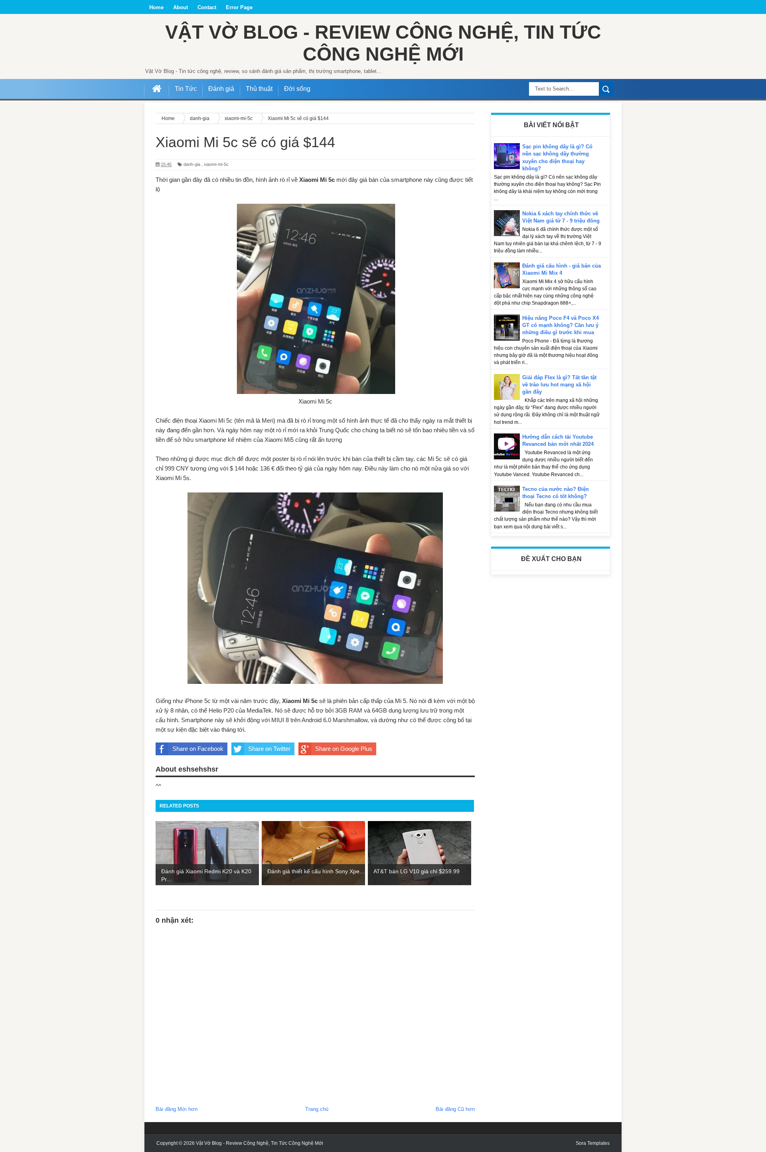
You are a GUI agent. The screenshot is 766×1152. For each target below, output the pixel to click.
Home (156, 7)
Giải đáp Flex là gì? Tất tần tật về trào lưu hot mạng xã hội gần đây (559, 384)
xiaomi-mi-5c (216, 164)
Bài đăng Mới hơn (176, 1109)
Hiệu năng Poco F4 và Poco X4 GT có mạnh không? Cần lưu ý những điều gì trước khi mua (560, 325)
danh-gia (192, 164)
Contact (206, 7)
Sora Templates (593, 1143)
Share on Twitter (269, 748)
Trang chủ (316, 1109)
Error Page (239, 7)
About (180, 7)
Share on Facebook (197, 748)
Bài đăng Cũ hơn (455, 1109)
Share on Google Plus (343, 748)
